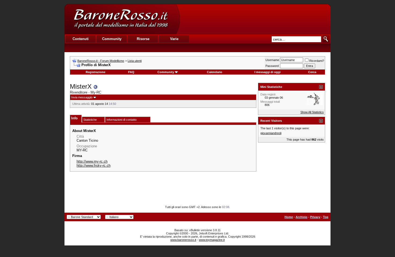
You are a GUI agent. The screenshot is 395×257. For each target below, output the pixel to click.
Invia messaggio (81, 97)
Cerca (312, 72)
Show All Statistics (312, 112)
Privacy (315, 217)
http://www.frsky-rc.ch (93, 165)
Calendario (214, 72)
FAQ (131, 72)
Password (272, 65)
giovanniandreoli (270, 133)
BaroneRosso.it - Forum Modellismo (100, 60)
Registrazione (95, 72)
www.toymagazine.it (212, 239)
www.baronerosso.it (183, 239)
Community (165, 72)
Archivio (301, 217)
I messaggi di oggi (267, 72)
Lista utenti (135, 60)
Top (325, 217)
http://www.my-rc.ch (92, 161)
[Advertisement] (255, 19)
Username (272, 60)
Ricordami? (316, 60)
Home (289, 217)
